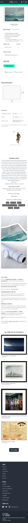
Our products (5, 471)
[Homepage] (13, 2)
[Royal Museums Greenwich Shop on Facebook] (3, 507)
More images (14, 450)
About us (4, 466)
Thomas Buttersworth (6, 384)
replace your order (13, 321)
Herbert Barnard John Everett (10, 205)
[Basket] (26, 2)
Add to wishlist (9, 72)
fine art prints (15, 289)
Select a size (12, 44)
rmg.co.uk (16, 506)
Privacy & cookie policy (7, 488)
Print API (4, 520)
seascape (16, 207)
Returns (4, 475)
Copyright (4, 495)
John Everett (14, 25)
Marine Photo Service (5, 418)
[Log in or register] (21, 2)
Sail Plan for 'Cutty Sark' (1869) (8, 441)
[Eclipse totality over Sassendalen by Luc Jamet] (14, 345)
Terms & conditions (6, 486)
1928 (7, 202)
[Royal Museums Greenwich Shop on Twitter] (6, 507)
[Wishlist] (24, 2)
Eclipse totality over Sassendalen (8, 355)
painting (10, 207)
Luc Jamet (3, 356)
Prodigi (8, 520)
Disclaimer (4, 484)
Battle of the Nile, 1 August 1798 (8, 383)
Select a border (7, 51)
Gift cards (4, 478)
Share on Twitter (19, 72)
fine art (19, 202)
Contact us (4, 469)
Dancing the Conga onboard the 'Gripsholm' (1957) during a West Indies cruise (14, 416)
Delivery (3, 317)
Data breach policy (6, 493)
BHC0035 (13, 202)
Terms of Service (5, 497)
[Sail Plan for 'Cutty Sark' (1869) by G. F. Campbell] (14, 440)
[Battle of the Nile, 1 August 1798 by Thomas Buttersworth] (14, 371)
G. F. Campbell (4, 442)
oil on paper (21, 205)
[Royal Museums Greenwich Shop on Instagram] (9, 507)
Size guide (18, 43)
